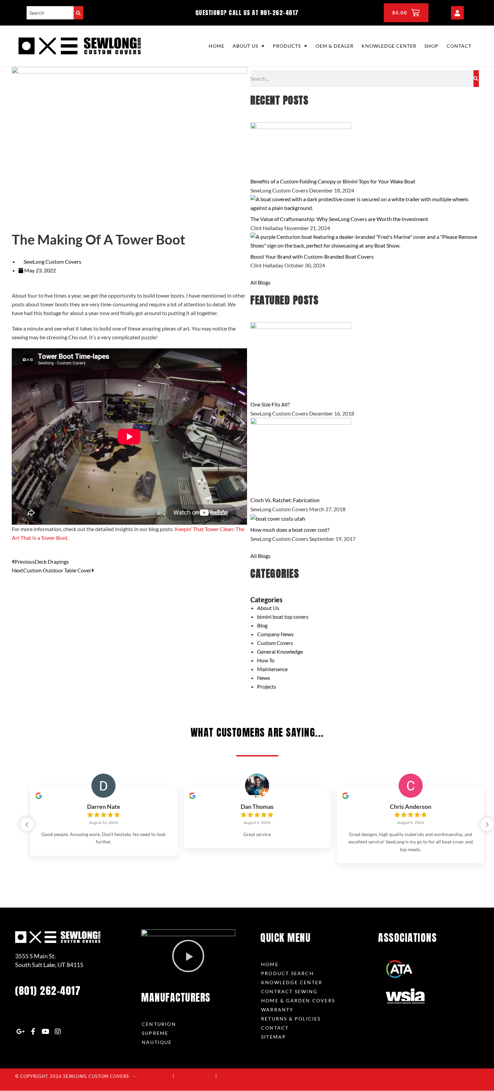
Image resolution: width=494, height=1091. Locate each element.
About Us (245, 46)
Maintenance (272, 669)
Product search (287, 973)
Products (287, 46)
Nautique (157, 1042)
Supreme (155, 1033)
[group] (103, 821)
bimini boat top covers (282, 616)
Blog (262, 625)
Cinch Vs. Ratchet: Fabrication (285, 500)
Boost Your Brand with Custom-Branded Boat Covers (312, 256)
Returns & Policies (291, 1018)
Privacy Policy (155, 1076)
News (263, 677)
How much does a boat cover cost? (289, 529)
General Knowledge (280, 651)
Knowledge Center (389, 46)
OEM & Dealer (335, 46)
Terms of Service (195, 1076)
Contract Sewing (289, 991)
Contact (459, 46)
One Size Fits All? (270, 404)
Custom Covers (275, 643)
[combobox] (50, 12)
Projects (266, 686)
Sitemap (273, 1037)
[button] (487, 824)
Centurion (159, 1024)
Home (216, 46)
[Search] (78, 12)
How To (266, 660)
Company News (275, 634)
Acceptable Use (235, 1076)
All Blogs (260, 282)
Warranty (277, 1009)
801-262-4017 (279, 12)
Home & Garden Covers (298, 1000)
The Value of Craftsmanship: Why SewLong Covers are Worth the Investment (339, 219)
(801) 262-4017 (48, 990)
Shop (431, 46)
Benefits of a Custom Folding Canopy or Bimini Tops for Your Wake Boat (332, 181)
